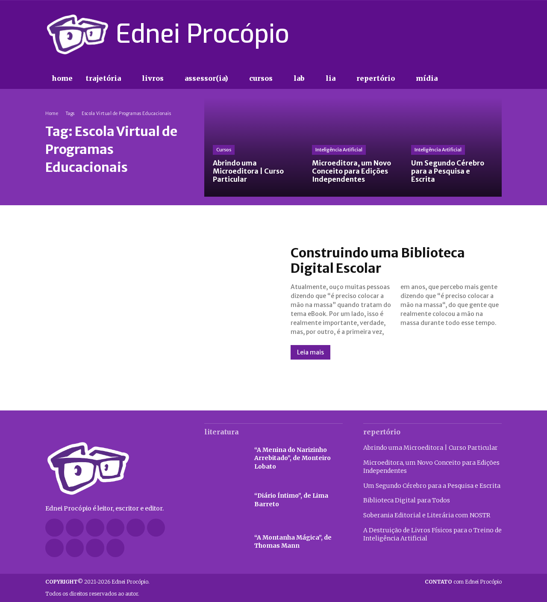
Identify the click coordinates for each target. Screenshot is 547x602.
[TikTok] (466, 34)
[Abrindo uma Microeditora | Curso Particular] (253, 147)
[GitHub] (75, 528)
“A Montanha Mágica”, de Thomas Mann (293, 542)
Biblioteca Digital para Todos (406, 500)
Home (51, 113)
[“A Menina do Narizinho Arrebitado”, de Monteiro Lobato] (225, 458)
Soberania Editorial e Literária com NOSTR (426, 515)
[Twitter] (481, 34)
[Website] (75, 548)
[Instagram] (450, 34)
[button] (461, 78)
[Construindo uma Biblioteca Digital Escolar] (159, 302)
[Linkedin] (115, 528)
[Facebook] (435, 34)
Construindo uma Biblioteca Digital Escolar (378, 260)
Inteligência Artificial (338, 150)
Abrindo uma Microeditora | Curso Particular (430, 448)
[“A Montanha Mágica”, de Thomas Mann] (225, 542)
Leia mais (310, 352)
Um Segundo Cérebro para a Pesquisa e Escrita (431, 486)
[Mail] (135, 528)
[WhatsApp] (95, 548)
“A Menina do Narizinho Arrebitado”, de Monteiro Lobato (292, 458)
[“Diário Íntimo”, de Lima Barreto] (225, 500)
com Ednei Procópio (463, 581)
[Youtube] (496, 34)
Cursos (223, 150)
